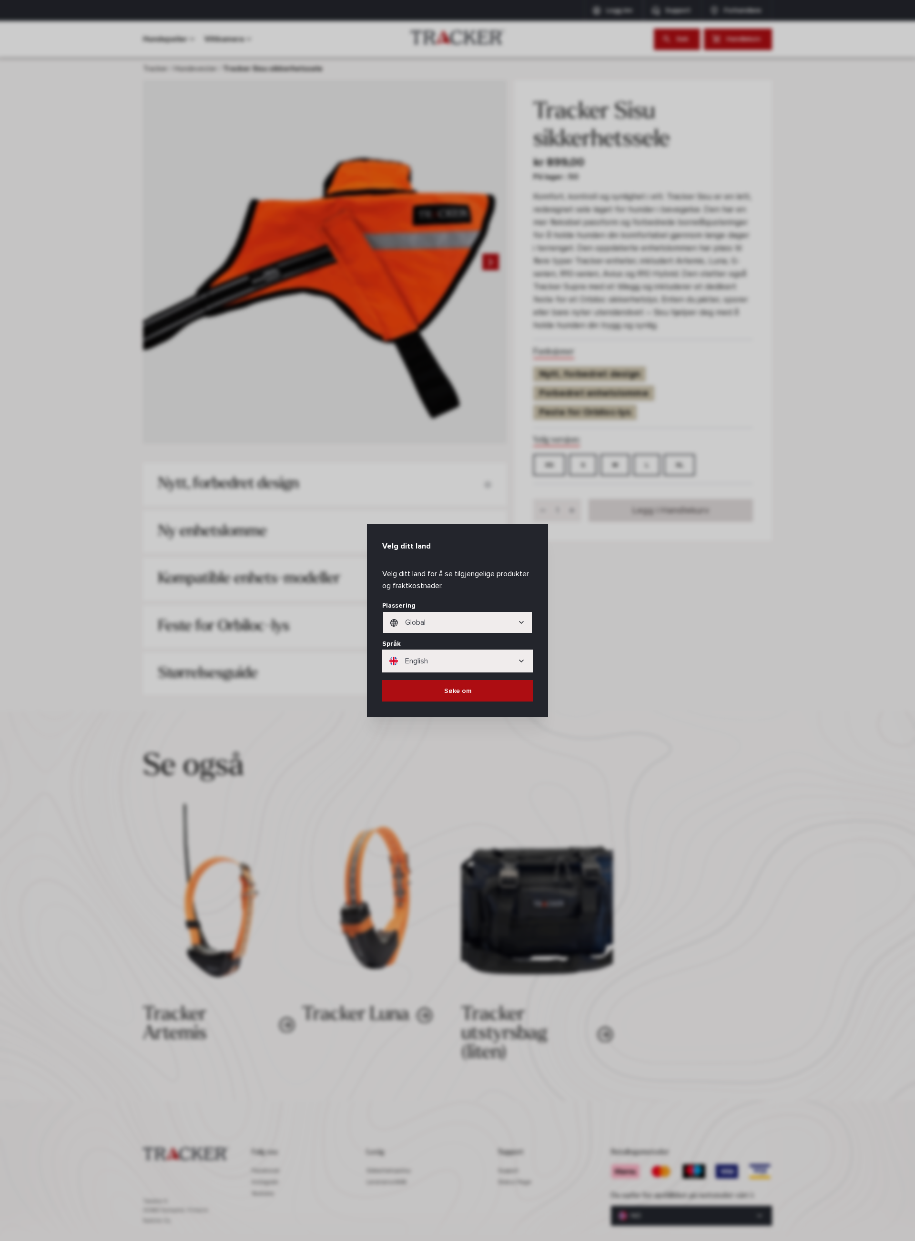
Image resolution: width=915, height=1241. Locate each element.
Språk (391, 644)
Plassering (399, 605)
